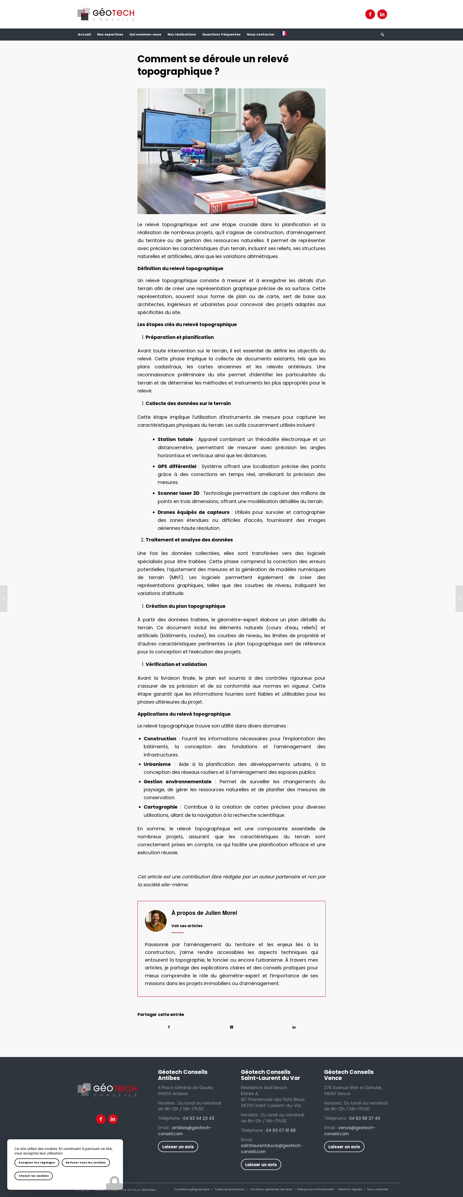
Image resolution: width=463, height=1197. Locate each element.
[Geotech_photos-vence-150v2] (231, 151)
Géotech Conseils (106, 1190)
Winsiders (149, 1190)
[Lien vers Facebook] (370, 14)
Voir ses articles (187, 925)
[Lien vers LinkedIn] (382, 14)
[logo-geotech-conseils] (106, 14)
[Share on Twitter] (231, 1027)
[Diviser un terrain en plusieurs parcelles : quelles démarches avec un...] (459, 598)
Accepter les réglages (37, 1162)
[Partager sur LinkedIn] (294, 1027)
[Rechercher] (382, 34)
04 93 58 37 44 (364, 1118)
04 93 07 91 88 (281, 1130)
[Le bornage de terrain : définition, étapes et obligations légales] (3, 598)
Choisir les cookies (34, 1176)
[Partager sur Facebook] (169, 1027)
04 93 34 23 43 (198, 1118)
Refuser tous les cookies (86, 1162)
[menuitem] (84, 34)
